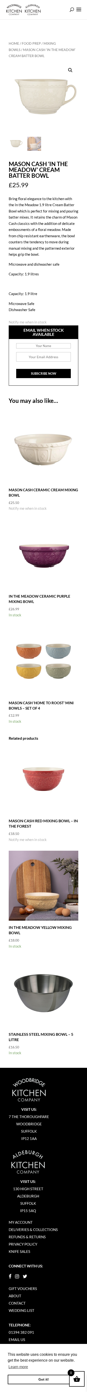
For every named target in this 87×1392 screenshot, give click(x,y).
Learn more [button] (18, 1367)
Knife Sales (19, 1251)
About (15, 1296)
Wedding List (21, 1310)
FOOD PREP (31, 43)
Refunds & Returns (27, 1237)
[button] (70, 70)
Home (14, 43)
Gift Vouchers (23, 1288)
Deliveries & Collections (33, 1229)
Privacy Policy (23, 1244)
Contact (17, 1303)
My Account (21, 1222)
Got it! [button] (43, 1379)
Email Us (17, 1339)
